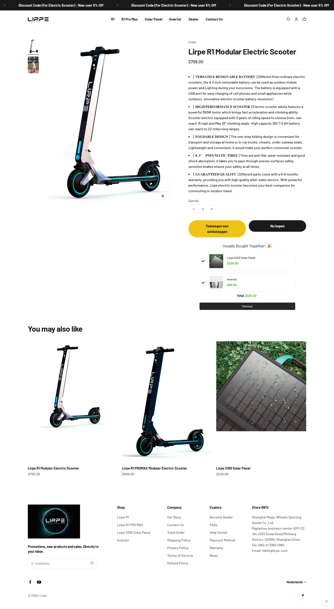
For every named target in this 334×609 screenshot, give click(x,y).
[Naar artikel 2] (33, 65)
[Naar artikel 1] (33, 47)
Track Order (176, 532)
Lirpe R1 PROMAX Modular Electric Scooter (154, 468)
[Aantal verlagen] (194, 209)
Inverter (175, 19)
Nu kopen (277, 226)
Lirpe (192, 42)
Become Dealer (221, 517)
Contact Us (214, 19)
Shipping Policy (179, 540)
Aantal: (193, 200)
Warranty (216, 548)
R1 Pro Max (129, 19)
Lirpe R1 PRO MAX (130, 525)
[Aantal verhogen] (212, 209)
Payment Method (222, 540)
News (214, 555)
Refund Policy (177, 563)
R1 (112, 19)
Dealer (194, 19)
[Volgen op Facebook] (30, 582)
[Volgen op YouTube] (39, 582)
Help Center (219, 532)
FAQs (213, 525)
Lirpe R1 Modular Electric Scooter (53, 468)
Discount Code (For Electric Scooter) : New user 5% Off (152, 5)
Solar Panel (153, 19)
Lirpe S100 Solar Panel (233, 468)
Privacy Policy (178, 548)
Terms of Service (180, 555)
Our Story (174, 517)
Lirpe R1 (123, 517)
